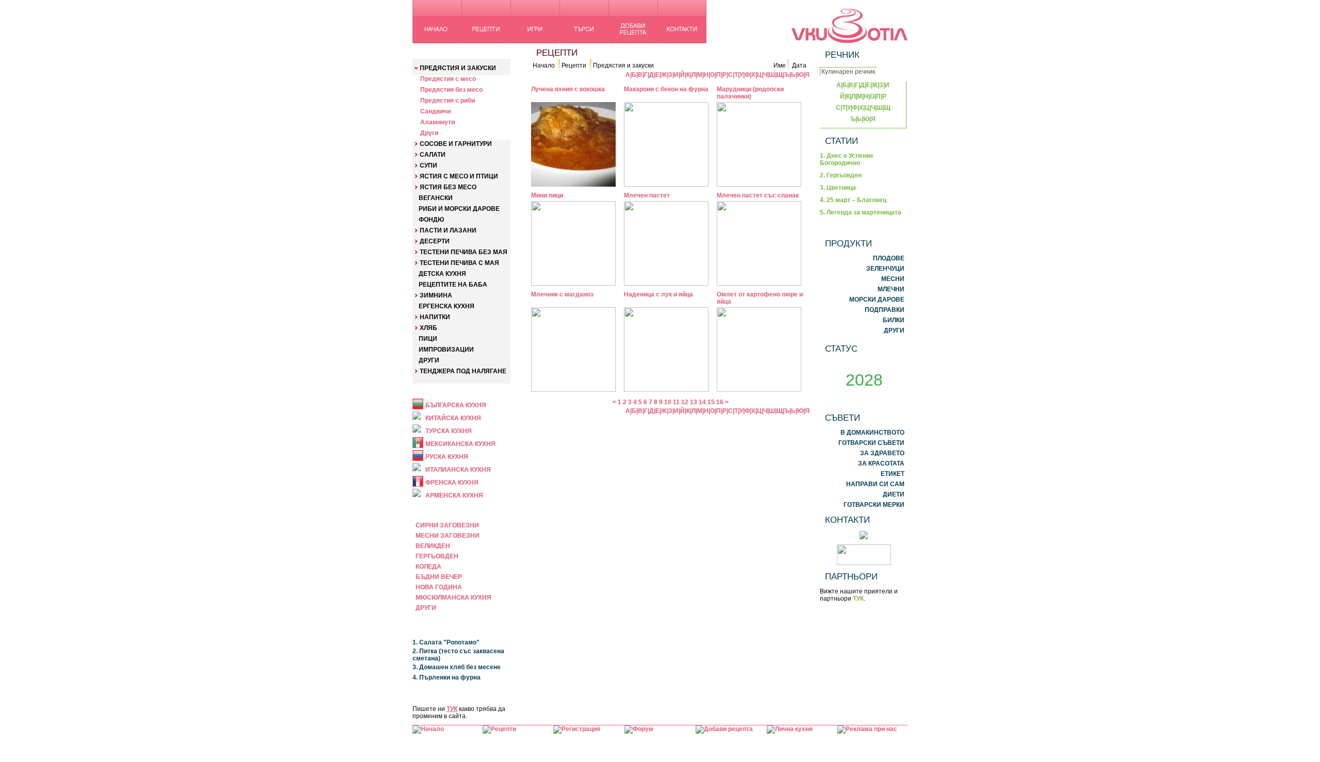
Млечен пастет (647, 195)
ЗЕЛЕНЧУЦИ (885, 268)
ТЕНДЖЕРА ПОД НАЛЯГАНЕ (463, 371)
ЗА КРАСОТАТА (881, 463)
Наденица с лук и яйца (658, 294)
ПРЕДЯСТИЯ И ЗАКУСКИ (458, 68)
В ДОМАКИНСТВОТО (872, 432)
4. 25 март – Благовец (853, 200)
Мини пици (547, 195)
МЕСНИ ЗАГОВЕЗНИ (448, 535)
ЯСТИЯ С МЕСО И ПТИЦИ (459, 176)
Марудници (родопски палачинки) (750, 93)
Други (429, 133)
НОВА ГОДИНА (439, 587)
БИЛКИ (893, 320)
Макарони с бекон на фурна (666, 89)
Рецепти (574, 65)
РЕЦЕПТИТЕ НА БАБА (453, 284)
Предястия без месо (451, 89)
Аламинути (437, 122)
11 (676, 402)
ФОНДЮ (431, 219)
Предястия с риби (447, 100)
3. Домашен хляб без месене (456, 667)
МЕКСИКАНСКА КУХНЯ (460, 444)
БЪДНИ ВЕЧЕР (439, 577)
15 (711, 402)
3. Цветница (838, 187)
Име (779, 65)
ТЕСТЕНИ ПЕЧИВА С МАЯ (459, 263)
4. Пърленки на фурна (446, 677)
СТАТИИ (841, 141)
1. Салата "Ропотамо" (446, 642)
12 (684, 402)
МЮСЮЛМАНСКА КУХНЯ (453, 597)
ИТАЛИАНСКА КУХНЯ (458, 469)
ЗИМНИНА (436, 295)
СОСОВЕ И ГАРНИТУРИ (456, 143)
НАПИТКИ (435, 317)
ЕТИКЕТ (892, 473)
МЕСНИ (892, 279)
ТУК (452, 709)
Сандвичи (435, 111)
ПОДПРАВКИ (884, 309)
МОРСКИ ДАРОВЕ (876, 299)
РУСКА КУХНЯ (446, 456)
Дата (799, 65)
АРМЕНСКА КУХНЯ (454, 495)
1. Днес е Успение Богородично (846, 159)
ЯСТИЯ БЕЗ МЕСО (448, 187)
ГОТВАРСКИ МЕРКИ (874, 504)
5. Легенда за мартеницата (860, 212)
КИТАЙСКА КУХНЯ (453, 418)
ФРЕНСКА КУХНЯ (451, 482)
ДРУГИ (429, 360)
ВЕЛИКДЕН (433, 546)
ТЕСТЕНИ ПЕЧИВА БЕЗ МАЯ (463, 252)
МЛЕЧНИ (891, 289)
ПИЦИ (428, 338)
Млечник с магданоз (562, 294)
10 (667, 402)
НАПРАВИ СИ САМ (875, 484)
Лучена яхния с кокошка (568, 89)
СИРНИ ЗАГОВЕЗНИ (447, 525)
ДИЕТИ (893, 494)
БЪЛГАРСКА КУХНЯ (455, 405)
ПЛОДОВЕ (888, 258)
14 (702, 402)
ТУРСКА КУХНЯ (448, 431)
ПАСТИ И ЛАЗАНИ (448, 230)
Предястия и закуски (623, 65)
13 (693, 402)
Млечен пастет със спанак (758, 195)
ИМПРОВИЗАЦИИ (446, 349)
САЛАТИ (433, 154)
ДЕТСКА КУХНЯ (442, 273)
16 (719, 402)
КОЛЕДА (428, 566)
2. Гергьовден (841, 175)
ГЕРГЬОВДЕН (437, 556)
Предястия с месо (448, 78)
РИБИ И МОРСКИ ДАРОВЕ (459, 208)
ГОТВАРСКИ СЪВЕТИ (871, 442)
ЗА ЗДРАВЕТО (882, 453)
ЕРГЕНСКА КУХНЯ (446, 306)
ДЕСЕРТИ (435, 241)
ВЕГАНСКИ (436, 198)
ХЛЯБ (428, 328)
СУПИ (428, 165)
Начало (544, 65)
